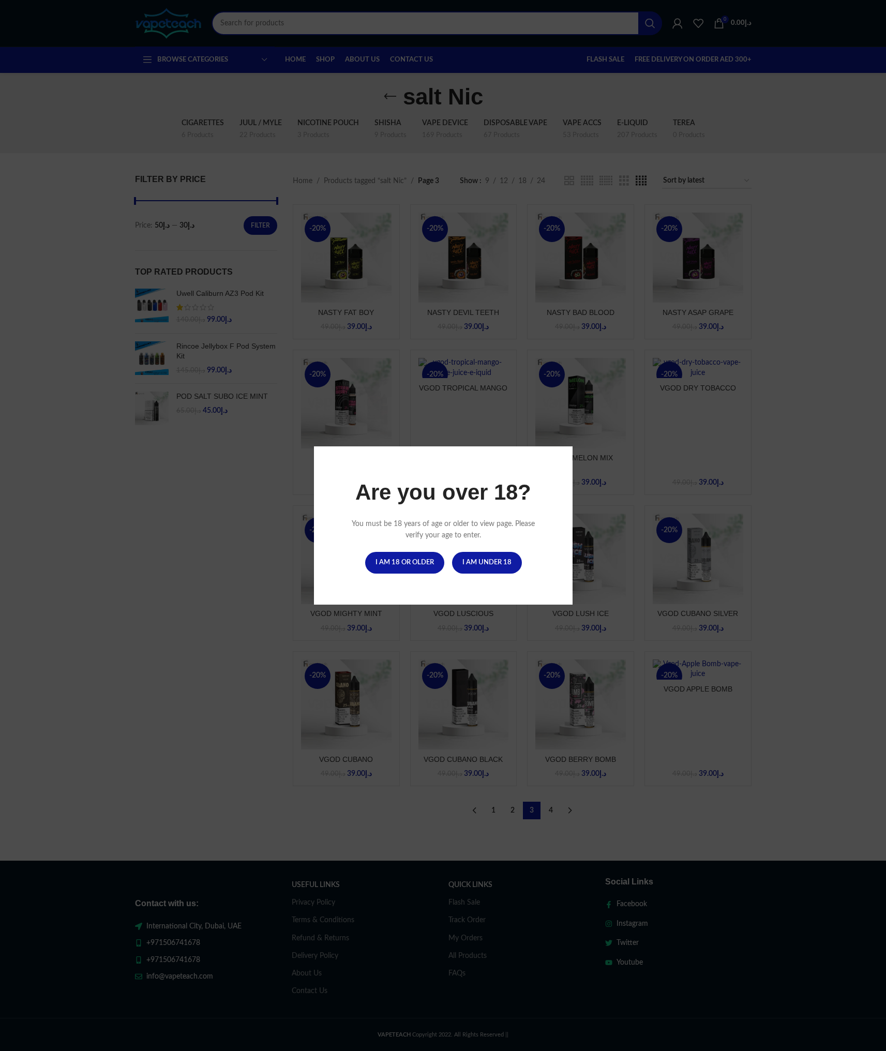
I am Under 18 (486, 562)
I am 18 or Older (404, 562)
